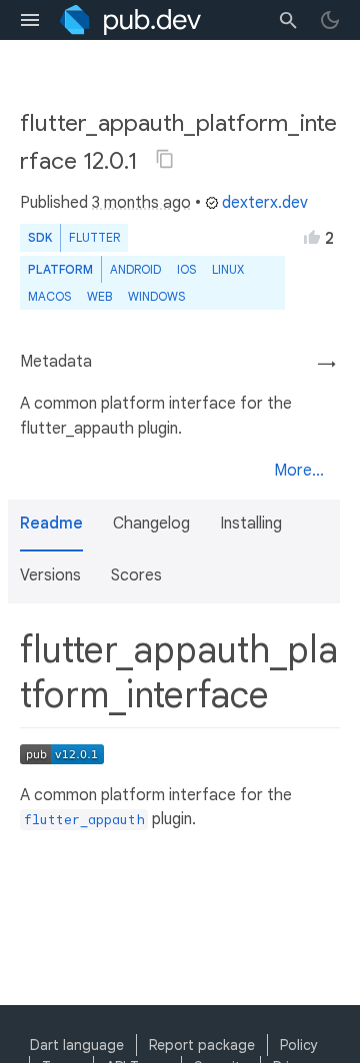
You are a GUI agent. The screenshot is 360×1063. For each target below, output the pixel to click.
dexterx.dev (265, 203)
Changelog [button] (151, 523)
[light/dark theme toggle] (330, 20)
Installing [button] (251, 523)
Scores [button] (136, 575)
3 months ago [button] (141, 203)
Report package (202, 1045)
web (99, 296)
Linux (228, 269)
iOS (186, 269)
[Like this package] (312, 237)
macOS (49, 296)
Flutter (94, 237)
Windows (156, 296)
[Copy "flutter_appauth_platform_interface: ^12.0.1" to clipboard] (165, 159)
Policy (299, 1045)
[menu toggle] (30, 20)
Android (135, 269)
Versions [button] (50, 575)
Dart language (77, 1045)
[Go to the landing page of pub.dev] (130, 20)
